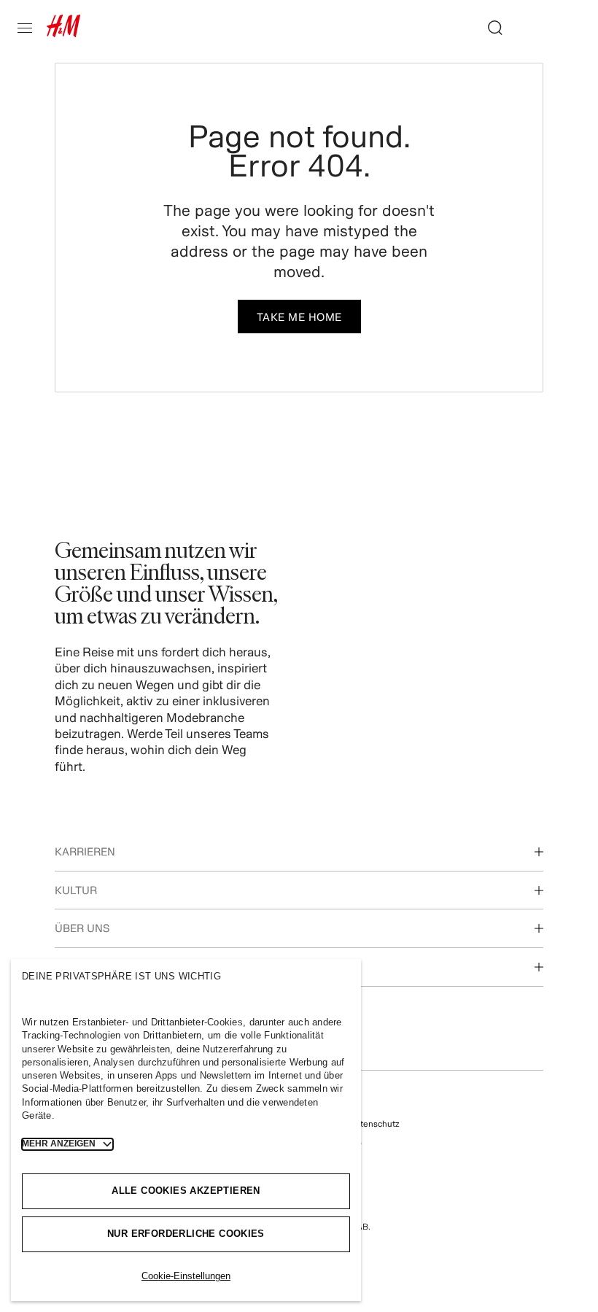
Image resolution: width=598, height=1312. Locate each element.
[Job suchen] (489, 28)
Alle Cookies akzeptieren (186, 1190)
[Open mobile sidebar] (31, 28)
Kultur (76, 890)
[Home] (63, 32)
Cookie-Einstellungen (185, 1275)
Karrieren (85, 851)
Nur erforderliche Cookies (186, 1233)
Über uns (82, 928)
